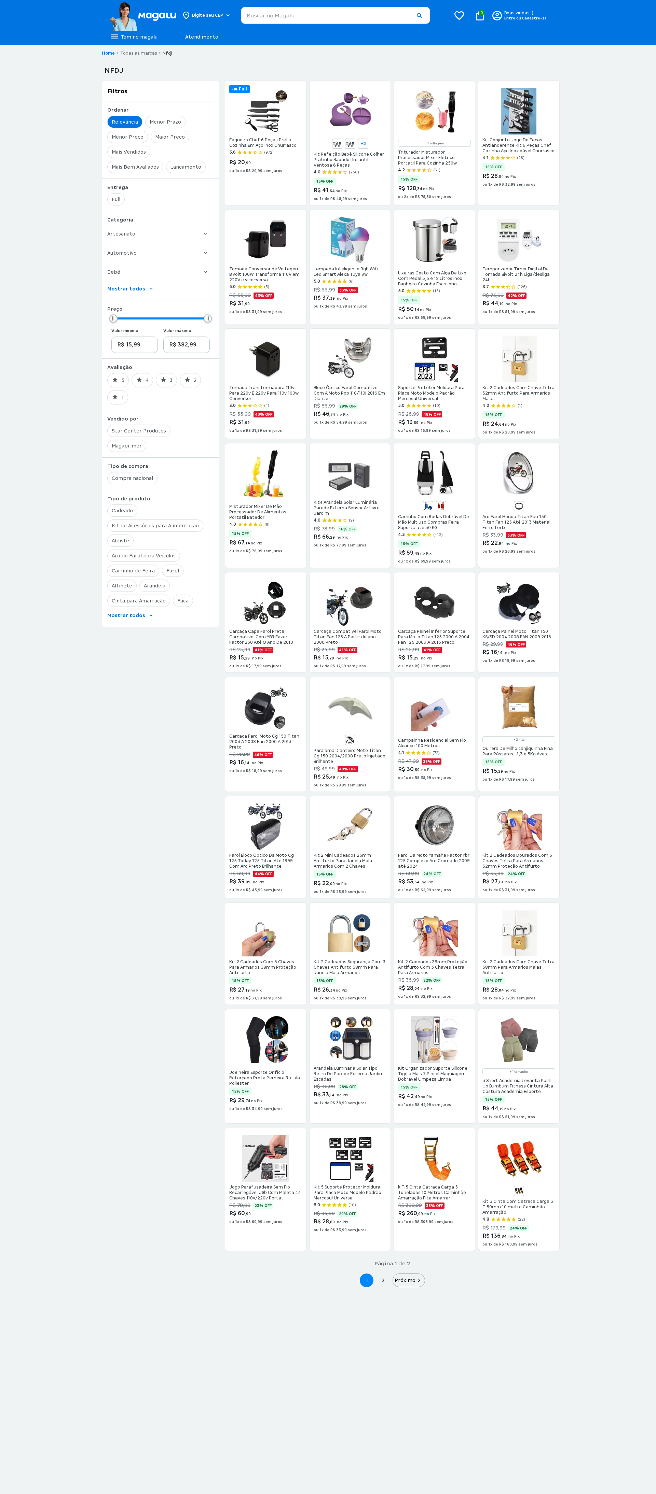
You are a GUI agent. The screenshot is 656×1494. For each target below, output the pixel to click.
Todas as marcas (138, 53)
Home (108, 53)
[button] (419, 16)
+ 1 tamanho (519, 1071)
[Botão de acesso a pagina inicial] (142, 15)
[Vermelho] (441, 506)
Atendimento (201, 37)
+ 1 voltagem (434, 143)
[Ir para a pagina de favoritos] (459, 15)
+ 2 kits (519, 739)
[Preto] (519, 506)
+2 (363, 143)
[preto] (519, 1191)
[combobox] (335, 15)
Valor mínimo (124, 330)
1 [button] (366, 1280)
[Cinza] (350, 144)
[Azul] (337, 144)
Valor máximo (177, 330)
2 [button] (383, 1280)
